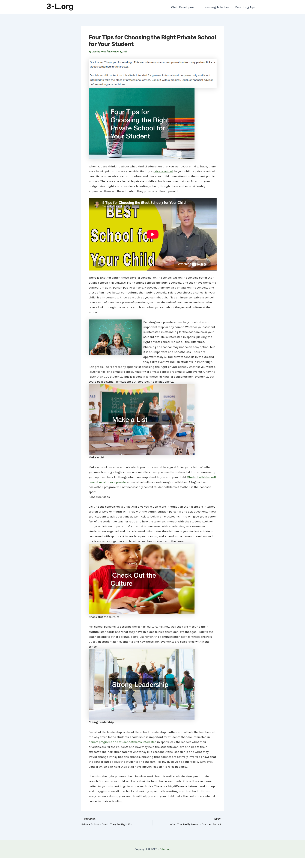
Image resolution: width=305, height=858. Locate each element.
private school (163, 171)
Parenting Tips (245, 7)
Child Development (184, 7)
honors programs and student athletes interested (122, 742)
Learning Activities (216, 7)
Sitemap (165, 849)
